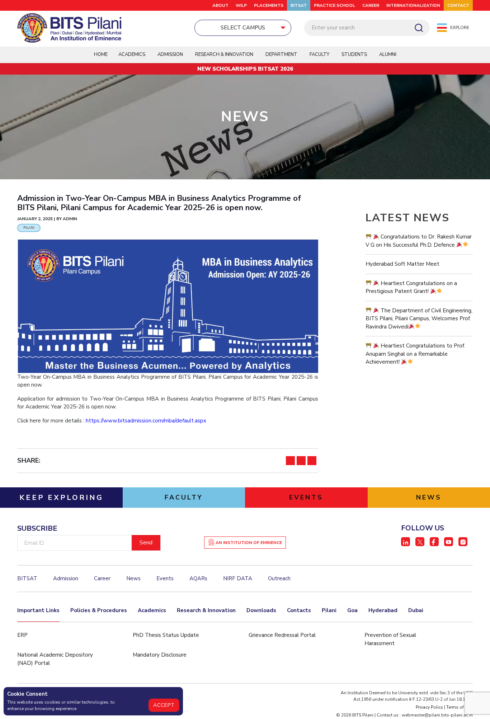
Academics (152, 610)
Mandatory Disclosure (160, 654)
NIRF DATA (237, 578)
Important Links (38, 610)
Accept (164, 705)
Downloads (261, 610)
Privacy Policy (429, 707)
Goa (352, 610)
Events (165, 578)
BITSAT (299, 5)
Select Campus (243, 27)
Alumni (387, 54)
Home (101, 54)
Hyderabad (382, 610)
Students (354, 54)
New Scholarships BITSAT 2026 (245, 68)
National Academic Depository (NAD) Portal (55, 659)
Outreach (279, 578)
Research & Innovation (206, 610)
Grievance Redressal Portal (282, 635)
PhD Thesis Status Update (166, 635)
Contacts (299, 610)
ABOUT (220, 5)
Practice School (334, 5)
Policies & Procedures (98, 610)
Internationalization (413, 5)
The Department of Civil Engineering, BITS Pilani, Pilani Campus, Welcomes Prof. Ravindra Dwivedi (419, 318)
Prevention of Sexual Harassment (390, 639)
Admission (170, 54)
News (133, 578)
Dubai (415, 610)
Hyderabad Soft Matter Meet (402, 264)
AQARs (198, 578)
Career (370, 5)
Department (281, 54)
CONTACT (458, 5)
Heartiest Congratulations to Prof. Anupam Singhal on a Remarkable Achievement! (415, 353)
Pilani (329, 610)
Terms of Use (459, 707)
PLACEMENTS (268, 5)
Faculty (319, 54)
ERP (22, 635)
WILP (241, 5)
